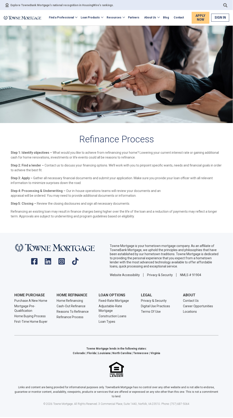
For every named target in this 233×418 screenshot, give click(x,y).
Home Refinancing (70, 300)
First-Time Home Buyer (31, 321)
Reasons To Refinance (73, 311)
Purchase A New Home (30, 300)
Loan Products (90, 17)
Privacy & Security (160, 275)
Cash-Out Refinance (71, 306)
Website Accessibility (125, 275)
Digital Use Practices (155, 306)
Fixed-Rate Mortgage (114, 300)
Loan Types (107, 321)
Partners (133, 17)
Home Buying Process (30, 316)
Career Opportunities (198, 306)
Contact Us (191, 300)
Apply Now (200, 17)
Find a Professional (61, 17)
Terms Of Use (151, 311)
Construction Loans (112, 316)
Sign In (220, 17)
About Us (150, 17)
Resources (114, 17)
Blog (166, 17)
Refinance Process (70, 317)
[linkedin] (48, 263)
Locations (190, 311)
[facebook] (34, 263)
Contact (179, 17)
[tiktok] (75, 263)
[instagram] (61, 263)
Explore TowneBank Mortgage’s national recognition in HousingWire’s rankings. (62, 5)
